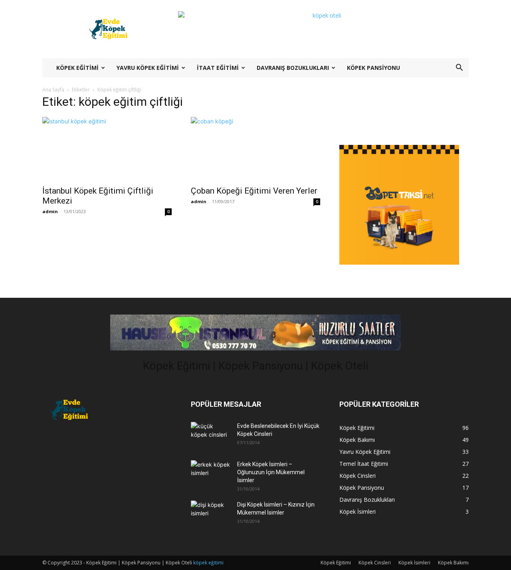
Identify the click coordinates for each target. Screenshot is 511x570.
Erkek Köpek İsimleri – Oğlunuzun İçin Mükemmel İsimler (271, 472)
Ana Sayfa (53, 89)
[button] (459, 68)
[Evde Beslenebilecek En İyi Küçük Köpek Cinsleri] (211, 434)
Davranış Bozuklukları (293, 67)
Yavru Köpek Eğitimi (148, 67)
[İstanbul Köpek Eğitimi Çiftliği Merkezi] (107, 149)
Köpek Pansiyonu (373, 67)
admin (50, 211)
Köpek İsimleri (414, 562)
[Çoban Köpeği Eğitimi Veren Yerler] (255, 149)
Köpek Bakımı (453, 562)
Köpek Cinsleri (374, 562)
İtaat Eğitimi (218, 67)
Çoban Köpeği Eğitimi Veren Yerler (254, 191)
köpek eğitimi (208, 562)
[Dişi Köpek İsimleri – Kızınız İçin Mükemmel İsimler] (211, 513)
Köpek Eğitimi (77, 67)
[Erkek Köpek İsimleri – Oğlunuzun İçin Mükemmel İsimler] (211, 472)
